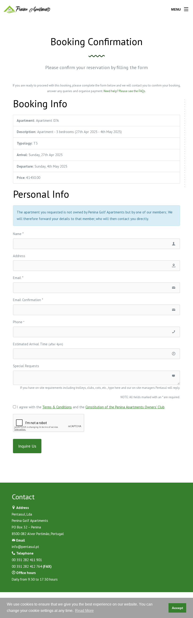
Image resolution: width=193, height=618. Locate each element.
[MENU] (186, 8)
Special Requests (26, 366)
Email (18, 278)
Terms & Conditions (57, 407)
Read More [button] (84, 611)
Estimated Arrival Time (38, 344)
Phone (18, 322)
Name (18, 234)
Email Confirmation (28, 300)
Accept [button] (177, 608)
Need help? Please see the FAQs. (125, 91)
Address (19, 256)
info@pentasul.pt (25, 546)
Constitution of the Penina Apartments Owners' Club (125, 407)
